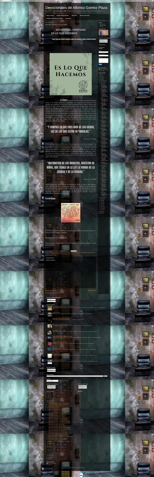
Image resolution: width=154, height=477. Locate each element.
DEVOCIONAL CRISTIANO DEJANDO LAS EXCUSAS (62, 336)
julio (102, 200)
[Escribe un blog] (72, 251)
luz (62, 253)
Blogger (83, 467)
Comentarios (102, 41)
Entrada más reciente (50, 290)
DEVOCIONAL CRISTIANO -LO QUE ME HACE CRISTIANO (104, 143)
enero (102, 209)
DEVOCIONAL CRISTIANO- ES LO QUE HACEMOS (104, 167)
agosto (102, 198)
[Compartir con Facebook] (74, 251)
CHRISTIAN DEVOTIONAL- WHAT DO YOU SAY (104, 150)
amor (79, 252)
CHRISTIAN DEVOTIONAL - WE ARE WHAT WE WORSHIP (104, 86)
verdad (72, 253)
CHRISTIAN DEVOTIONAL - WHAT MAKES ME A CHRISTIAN (104, 138)
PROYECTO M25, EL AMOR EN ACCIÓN (60, 324)
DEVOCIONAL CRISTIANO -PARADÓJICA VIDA (103, 105)
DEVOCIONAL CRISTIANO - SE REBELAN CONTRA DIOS (63, 306)
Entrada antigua (92, 290)
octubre (102, 83)
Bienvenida (74, 15)
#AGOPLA (51, 252)
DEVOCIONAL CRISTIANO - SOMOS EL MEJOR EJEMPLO (104, 159)
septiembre (103, 197)
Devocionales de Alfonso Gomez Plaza (76, 8)
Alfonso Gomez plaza (104, 69)
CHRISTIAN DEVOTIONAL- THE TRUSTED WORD (104, 130)
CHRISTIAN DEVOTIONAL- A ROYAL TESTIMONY (104, 113)
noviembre (103, 82)
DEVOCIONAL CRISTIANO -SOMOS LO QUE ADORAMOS (104, 91)
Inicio (72, 290)
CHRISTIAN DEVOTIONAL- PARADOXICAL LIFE (104, 109)
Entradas (101, 40)
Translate (67, 380)
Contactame (68, 18)
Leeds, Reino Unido (52, 255)
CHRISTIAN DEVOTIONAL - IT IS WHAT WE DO (104, 163)
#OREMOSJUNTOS (74, 252)
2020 (101, 211)
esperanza (54, 253)
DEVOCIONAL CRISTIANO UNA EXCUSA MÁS (61, 318)
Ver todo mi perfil (102, 70)
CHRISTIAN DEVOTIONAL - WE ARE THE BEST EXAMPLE (104, 155)
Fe (56, 253)
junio (102, 201)
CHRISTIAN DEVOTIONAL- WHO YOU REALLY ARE (104, 171)
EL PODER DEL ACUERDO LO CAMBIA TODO (61, 354)
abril (50, 450)
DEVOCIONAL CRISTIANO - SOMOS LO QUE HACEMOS (104, 194)
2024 (101, 74)
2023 (101, 76)
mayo (102, 203)
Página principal (50, 15)
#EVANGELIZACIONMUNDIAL (65, 252)
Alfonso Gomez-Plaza (85, 15)
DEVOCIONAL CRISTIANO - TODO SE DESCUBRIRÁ (104, 185)
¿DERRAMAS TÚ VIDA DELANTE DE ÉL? (60, 342)
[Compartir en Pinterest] (76, 251)
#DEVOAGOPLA (56, 252)
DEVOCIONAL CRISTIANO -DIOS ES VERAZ (104, 126)
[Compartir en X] (73, 251)
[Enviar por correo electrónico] (71, 251)
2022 (101, 77)
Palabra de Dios (66, 253)
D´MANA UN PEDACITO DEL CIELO (54, 18)
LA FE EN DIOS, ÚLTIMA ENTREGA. (59, 348)
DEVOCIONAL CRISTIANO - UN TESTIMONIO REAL (104, 118)
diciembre (102, 80)
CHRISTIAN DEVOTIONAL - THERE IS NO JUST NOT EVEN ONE (104, 95)
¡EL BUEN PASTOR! (56, 312)
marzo (102, 206)
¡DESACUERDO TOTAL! (57, 330)
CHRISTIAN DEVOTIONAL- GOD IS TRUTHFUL (104, 122)
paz (70, 253)
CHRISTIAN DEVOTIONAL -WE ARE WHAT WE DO (104, 190)
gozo (58, 253)
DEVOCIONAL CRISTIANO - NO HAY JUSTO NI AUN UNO (104, 100)
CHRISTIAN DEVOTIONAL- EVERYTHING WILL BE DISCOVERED (104, 180)
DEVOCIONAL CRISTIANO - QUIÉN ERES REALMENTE (103, 176)
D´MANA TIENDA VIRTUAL (63, 15)
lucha (60, 253)
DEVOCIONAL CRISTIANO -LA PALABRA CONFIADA (104, 134)
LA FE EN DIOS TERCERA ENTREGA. (59, 360)
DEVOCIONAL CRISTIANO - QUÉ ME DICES (104, 146)
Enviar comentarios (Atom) (55, 292)
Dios (50, 253)
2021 (101, 79)
